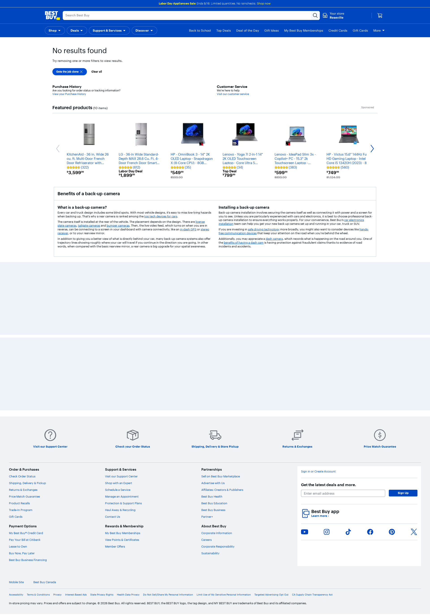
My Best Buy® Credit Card (26, 392)
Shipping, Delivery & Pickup (27, 342)
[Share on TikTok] (348, 390)
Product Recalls (19, 362)
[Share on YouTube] (304, 390)
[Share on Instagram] (326, 390)
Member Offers (115, 405)
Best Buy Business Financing (28, 419)
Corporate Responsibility (217, 405)
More (377, 30)
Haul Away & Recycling (120, 369)
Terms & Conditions (38, 453)
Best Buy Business (213, 369)
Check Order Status (22, 335)
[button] (55, 30)
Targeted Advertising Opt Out (271, 453)
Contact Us (112, 376)
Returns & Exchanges (23, 349)
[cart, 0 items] (380, 15)
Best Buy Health (211, 355)
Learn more (320, 375)
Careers (206, 399)
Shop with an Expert (118, 342)
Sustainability (210, 412)
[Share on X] (413, 390)
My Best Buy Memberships (122, 392)
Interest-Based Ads (76, 453)
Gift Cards (15, 376)
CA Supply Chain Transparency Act (312, 453)
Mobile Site (16, 441)
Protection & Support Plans (123, 362)
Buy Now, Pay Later (22, 412)
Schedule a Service (117, 349)
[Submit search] (315, 15)
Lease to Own (18, 405)
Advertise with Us (213, 342)
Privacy (57, 453)
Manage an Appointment (122, 355)
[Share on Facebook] (370, 390)
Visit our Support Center (121, 335)
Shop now (264, 3)
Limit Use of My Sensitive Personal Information (224, 453)
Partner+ (207, 376)
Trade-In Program (20, 369)
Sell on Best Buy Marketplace (220, 335)
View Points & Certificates (122, 399)
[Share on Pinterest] (392, 390)
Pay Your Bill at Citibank (25, 399)
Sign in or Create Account (318, 330)
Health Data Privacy (128, 453)
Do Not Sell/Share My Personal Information (168, 453)
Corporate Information (216, 392)
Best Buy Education (214, 362)
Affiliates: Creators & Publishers (222, 349)
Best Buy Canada (44, 441)
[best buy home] (52, 15)
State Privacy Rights (101, 453)
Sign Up (403, 352)
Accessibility (16, 453)
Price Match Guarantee (24, 355)
